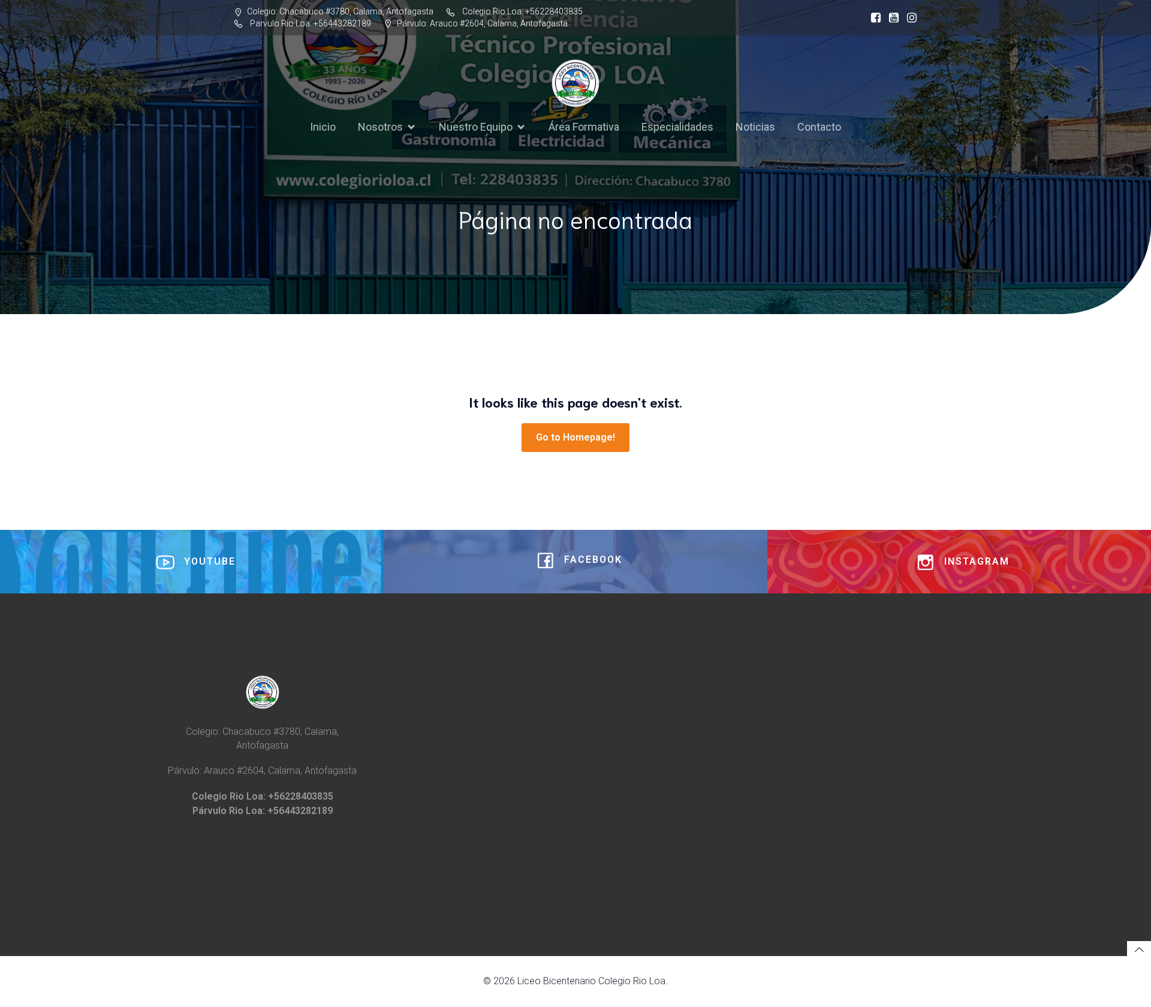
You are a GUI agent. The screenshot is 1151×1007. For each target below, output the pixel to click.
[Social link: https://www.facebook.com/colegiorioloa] (873, 18)
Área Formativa (584, 126)
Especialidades (677, 126)
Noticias (755, 126)
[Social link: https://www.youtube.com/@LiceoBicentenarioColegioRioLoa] (891, 18)
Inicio (323, 126)
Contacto (819, 126)
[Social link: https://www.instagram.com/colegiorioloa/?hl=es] (909, 18)
